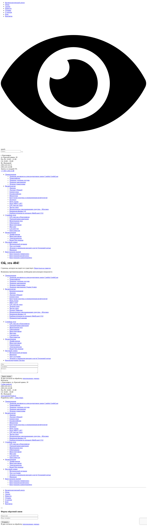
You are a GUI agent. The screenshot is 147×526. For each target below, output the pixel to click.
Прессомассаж (14, 230)
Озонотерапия (14, 345)
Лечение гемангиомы (17, 184)
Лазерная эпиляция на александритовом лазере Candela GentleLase (33, 176)
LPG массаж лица (15, 205)
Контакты (8, 16)
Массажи (12, 227)
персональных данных (31, 378)
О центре (8, 12)
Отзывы (8, 10)
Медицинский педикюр (18, 244)
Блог (7, 14)
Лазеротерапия (10, 174)
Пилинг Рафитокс (16, 310)
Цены (7, 4)
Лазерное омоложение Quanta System (23, 287)
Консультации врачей (13, 252)
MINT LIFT (13, 302)
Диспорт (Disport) (15, 190)
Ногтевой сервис (11, 242)
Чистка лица (14, 207)
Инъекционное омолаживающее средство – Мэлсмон (29, 209)
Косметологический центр (15, 3)
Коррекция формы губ (17, 211)
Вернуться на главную (42, 268)
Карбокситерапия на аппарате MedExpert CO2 (26, 213)
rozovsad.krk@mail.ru (8, 396)
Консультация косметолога (19, 256)
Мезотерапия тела (16, 221)
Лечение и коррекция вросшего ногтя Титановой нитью (30, 248)
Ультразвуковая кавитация (19, 219)
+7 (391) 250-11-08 (7, 171)
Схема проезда (6, 384)
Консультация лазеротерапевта (20, 258)
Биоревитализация (16, 291)
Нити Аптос (14, 201)
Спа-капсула (14, 229)
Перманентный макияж (18, 318)
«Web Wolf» (19, 398)
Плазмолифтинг (15, 194)
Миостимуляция (15, 225)
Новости (8, 8)
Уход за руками (15, 246)
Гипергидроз (14, 192)
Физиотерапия (10, 232)
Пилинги (12, 200)
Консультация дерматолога (19, 254)
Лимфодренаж (14, 234)
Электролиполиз (15, 238)
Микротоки (13, 196)
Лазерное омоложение (17, 182)
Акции (7, 6)
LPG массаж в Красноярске (19, 217)
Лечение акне (14, 306)
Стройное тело (10, 215)
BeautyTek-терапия (16, 240)
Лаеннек (12, 188)
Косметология (10, 186)
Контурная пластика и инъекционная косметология (28, 198)
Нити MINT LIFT (15, 203)
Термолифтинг (14, 178)
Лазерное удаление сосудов (19, 180)
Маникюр (13, 250)
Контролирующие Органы (15, 360)
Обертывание (14, 223)
